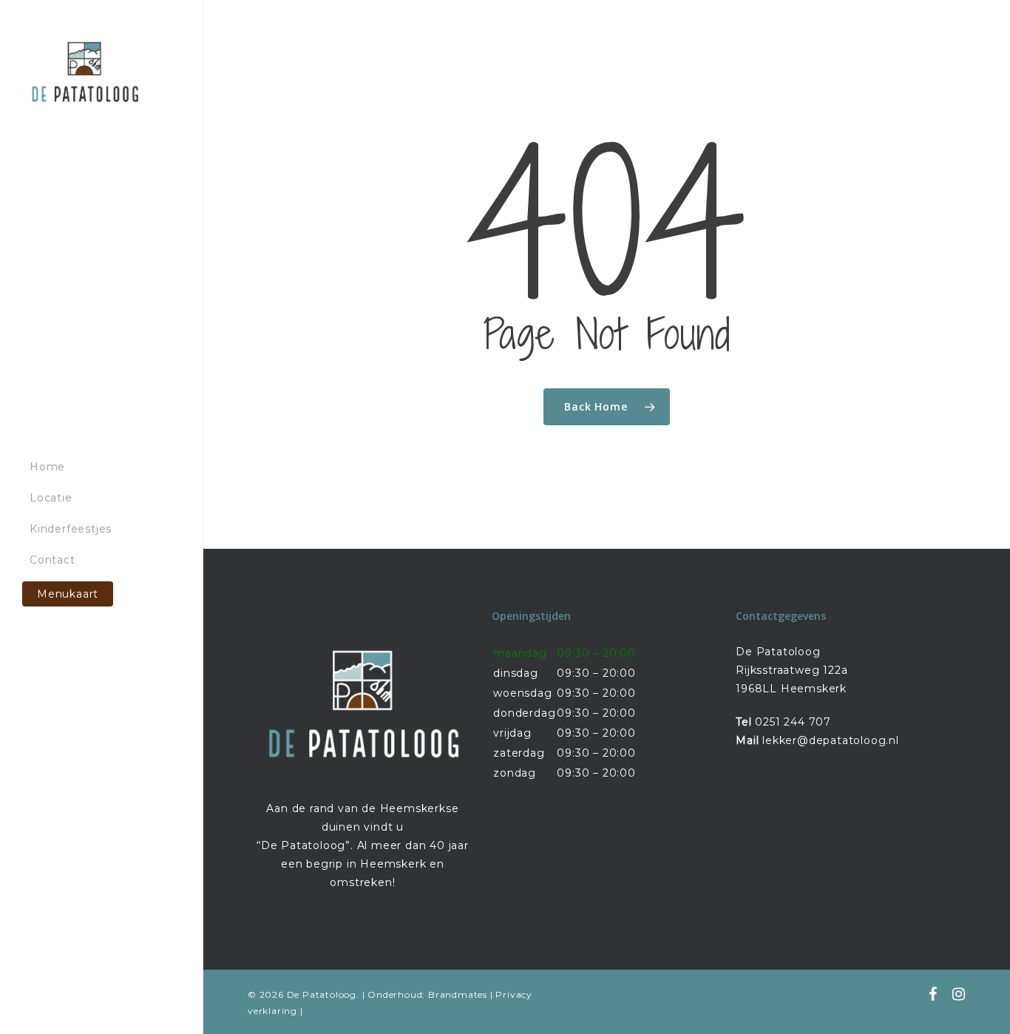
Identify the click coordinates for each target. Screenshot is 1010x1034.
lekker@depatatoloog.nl (830, 740)
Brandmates (457, 994)
